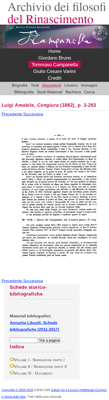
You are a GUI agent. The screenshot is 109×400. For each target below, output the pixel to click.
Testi (35, 85)
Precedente (12, 114)
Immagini (89, 85)
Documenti (51, 85)
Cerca (89, 92)
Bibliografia (24, 92)
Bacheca (73, 92)
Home (54, 51)
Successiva (33, 114)
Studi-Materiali (49, 92)
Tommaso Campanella (55, 64)
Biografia (19, 85)
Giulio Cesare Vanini (54, 71)
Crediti (54, 78)
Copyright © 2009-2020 (17, 390)
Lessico (71, 85)
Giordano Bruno (54, 58)
